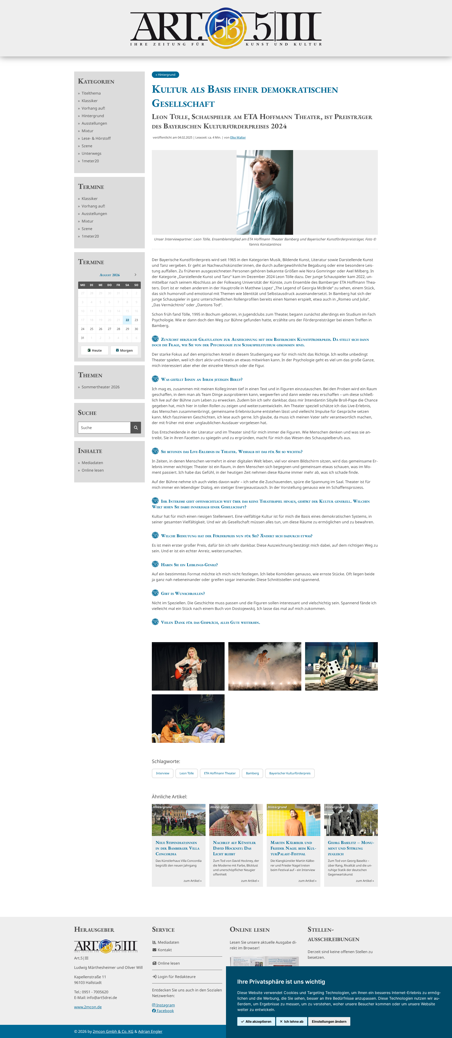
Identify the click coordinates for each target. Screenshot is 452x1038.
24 (82, 329)
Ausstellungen (94, 123)
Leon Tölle (187, 773)
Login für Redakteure (176, 976)
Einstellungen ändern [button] (329, 1021)
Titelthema (91, 93)
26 (100, 329)
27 (109, 329)
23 (136, 320)
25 (91, 329)
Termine (91, 186)
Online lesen (92, 470)
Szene (86, 145)
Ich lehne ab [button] (293, 1021)
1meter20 (90, 160)
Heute (97, 350)
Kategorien (96, 81)
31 (82, 338)
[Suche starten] (136, 427)
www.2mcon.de (88, 1007)
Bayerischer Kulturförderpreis (290, 773)
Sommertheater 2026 (100, 387)
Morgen (126, 350)
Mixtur (87, 130)
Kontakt (164, 949)
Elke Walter (238, 137)
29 (127, 329)
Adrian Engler (150, 1031)
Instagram (165, 1005)
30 (136, 329)
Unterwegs (91, 153)
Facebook (165, 1010)
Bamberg (252, 773)
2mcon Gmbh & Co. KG (113, 1031)
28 (118, 329)
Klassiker (89, 100)
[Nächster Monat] (135, 274)
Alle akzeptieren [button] (258, 1021)
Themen (90, 375)
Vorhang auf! (93, 108)
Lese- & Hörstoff (96, 138)
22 (127, 320)
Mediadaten (92, 462)
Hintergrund (92, 115)
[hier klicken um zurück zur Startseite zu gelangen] (226, 28)
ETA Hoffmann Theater (220, 773)
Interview (162, 773)
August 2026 (110, 274)
